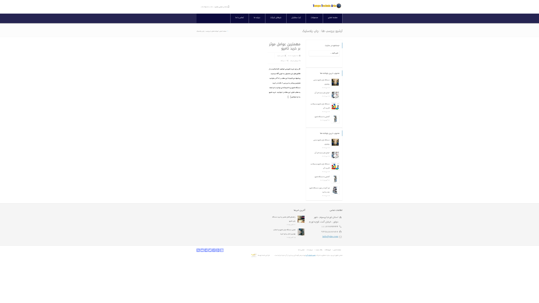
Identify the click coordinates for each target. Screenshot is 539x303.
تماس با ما (239, 17)
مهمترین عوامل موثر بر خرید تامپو (284, 46)
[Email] (202, 250)
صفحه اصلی (332, 17)
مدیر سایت (280, 56)
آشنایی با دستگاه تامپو (322, 117)
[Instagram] (221, 250)
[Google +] (218, 250)
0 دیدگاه (283, 61)
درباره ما (257, 17)
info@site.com (330, 237)
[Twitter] (210, 250)
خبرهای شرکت (275, 17)
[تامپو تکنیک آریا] (327, 7)
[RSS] (198, 250)
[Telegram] (206, 250)
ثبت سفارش (296, 17)
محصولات (314, 17)
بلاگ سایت (319, 250)
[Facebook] (214, 250)
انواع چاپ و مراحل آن (322, 93)
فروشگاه (328, 250)
